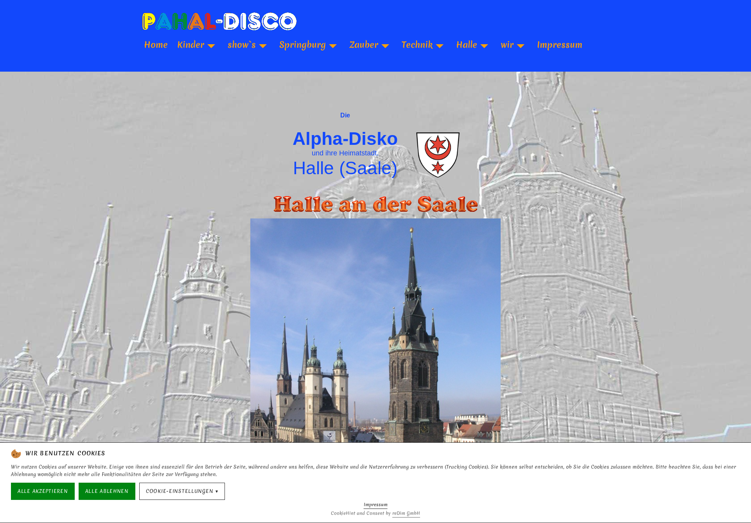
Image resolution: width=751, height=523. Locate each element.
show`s (242, 44)
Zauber (363, 44)
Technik (417, 44)
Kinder (190, 44)
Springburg (302, 44)
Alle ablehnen (107, 491)
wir (507, 44)
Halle (466, 44)
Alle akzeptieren (43, 491)
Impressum (559, 44)
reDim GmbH (406, 513)
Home (156, 44)
